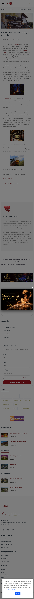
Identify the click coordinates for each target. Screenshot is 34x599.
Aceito (17, 593)
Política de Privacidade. (14, 589)
